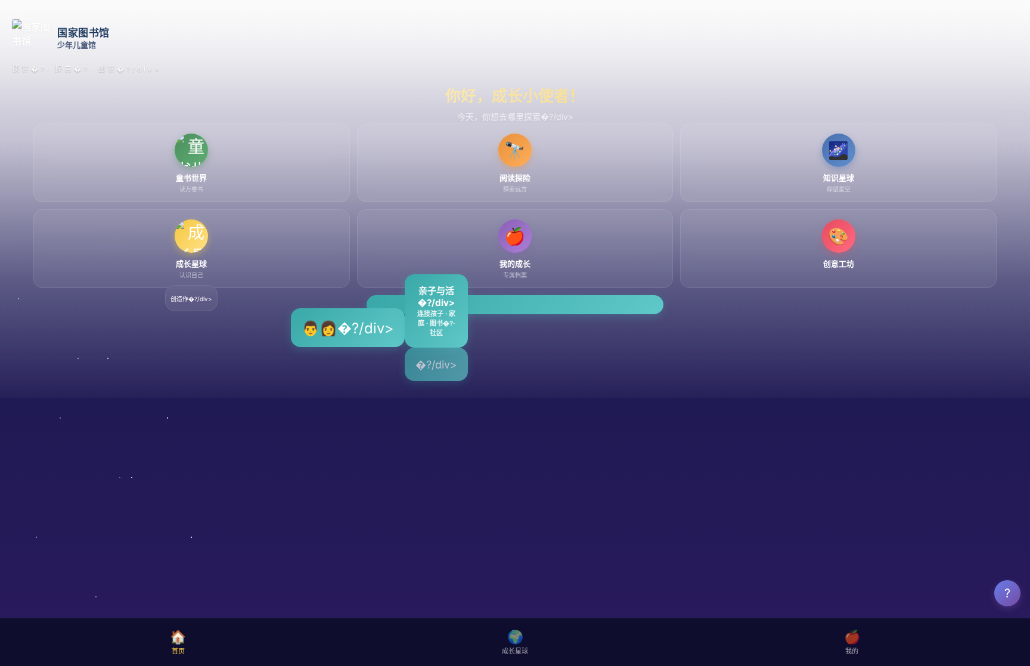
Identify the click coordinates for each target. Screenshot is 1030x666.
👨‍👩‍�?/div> (348, 328)
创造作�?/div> (191, 298)
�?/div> (436, 364)
